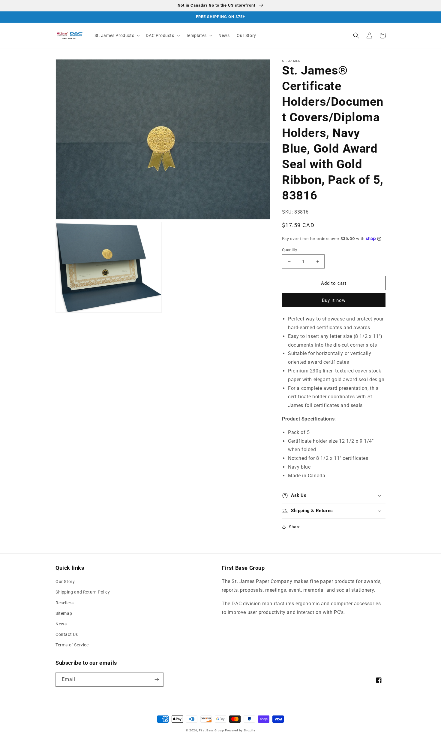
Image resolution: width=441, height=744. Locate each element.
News (61, 623)
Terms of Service (72, 644)
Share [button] (295, 526)
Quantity (289, 249)
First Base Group (211, 730)
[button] (116, 35)
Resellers (65, 602)
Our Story (65, 581)
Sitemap (64, 613)
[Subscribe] (156, 680)
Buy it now (334, 300)
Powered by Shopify (240, 730)
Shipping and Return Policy (83, 592)
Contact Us (67, 634)
